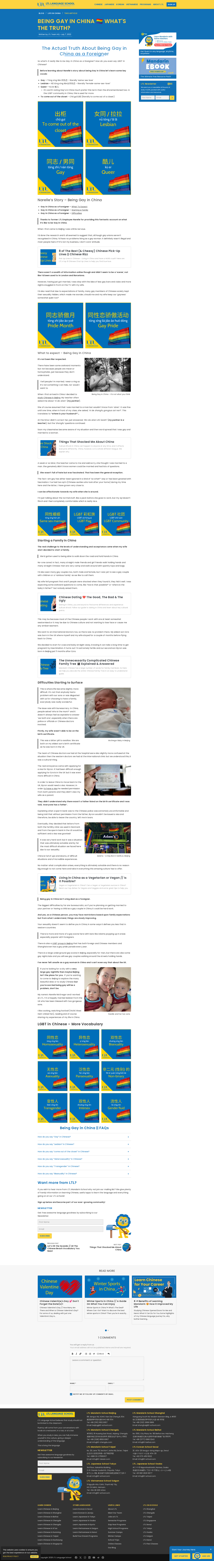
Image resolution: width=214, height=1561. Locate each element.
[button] (106, 1330)
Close (211, 1549)
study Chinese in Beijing (49, 397)
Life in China (54, 13)
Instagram (85, 1557)
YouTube (94, 1557)
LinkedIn (89, 1557)
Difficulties (77, 213)
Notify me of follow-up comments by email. (93, 1394)
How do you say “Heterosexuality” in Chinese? (60, 1159)
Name (73, 1383)
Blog (41, 13)
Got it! (34, 1556)
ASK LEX (206, 1556)
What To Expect (79, 206)
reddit (98, 1557)
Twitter (80, 1557)
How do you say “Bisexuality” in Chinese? (57, 1173)
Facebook (76, 1557)
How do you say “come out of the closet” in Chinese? (63, 1151)
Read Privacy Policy (11, 1556)
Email (111, 1383)
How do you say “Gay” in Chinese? (54, 1136)
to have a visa (50, 788)
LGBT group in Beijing (62, 943)
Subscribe (172, 98)
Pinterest (103, 1557)
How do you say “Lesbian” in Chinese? (56, 1144)
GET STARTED (181, 1556)
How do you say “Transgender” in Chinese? (59, 1166)
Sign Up (171, 4)
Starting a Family (80, 210)
